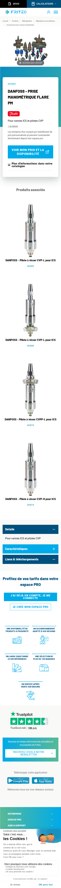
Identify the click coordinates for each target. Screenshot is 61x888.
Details (9, 529)
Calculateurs (44, 3)
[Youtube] (35, 796)
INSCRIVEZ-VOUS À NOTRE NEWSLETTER (28, 753)
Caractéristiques (16, 549)
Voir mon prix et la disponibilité (28, 152)
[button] (49, 12)
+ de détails (13, 126)
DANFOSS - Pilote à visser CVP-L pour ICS (31, 260)
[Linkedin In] (26, 796)
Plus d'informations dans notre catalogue (32, 165)
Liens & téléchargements (21, 559)
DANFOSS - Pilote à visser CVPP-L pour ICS (30, 419)
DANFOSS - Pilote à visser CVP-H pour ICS (30, 499)
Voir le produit (32, 271)
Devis (16, 3)
